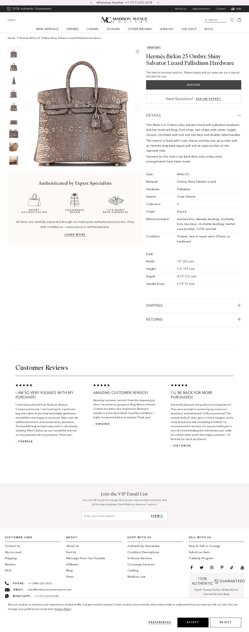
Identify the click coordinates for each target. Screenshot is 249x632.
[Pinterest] (221, 567)
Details (153, 115)
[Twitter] (201, 567)
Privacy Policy (63, 609)
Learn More (75, 235)
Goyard (113, 29)
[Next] (136, 106)
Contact (221, 9)
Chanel (92, 29)
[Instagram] (211, 567)
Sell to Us (181, 9)
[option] (124, 3)
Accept (193, 622)
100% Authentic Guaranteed (31, 8)
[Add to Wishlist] (137, 51)
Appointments (201, 9)
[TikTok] (231, 567)
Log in (11, 20)
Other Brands (140, 29)
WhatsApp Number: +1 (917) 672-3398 (124, 2)
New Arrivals (47, 29)
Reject (226, 622)
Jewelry (166, 29)
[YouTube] (241, 567)
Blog (208, 29)
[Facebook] (191, 567)
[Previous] (28, 106)
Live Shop (189, 29)
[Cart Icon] (239, 20)
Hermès (72, 29)
